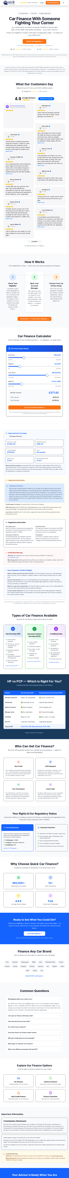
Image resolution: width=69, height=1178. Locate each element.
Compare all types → (54, 666)
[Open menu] (63, 3)
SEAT (27, 974)
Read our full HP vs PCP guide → (34, 736)
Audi (40, 966)
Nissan (7, 970)
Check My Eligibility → (34, 41)
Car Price (11, 359)
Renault (32, 970)
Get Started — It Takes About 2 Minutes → (34, 323)
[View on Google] (39, 106)
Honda (15, 970)
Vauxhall (14, 966)
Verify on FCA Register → (11, 852)
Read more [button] (40, 141)
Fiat (42, 974)
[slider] (24, 361)
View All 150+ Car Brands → (34, 980)
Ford (7, 966)
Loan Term (11, 376)
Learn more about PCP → (34, 665)
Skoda (35, 974)
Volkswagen (24, 966)
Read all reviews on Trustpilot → (35, 249)
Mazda (55, 970)
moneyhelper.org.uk (13, 561)
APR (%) (11, 385)
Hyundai (40, 970)
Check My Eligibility (53, 2)
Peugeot (23, 970)
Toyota (61, 966)
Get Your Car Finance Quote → (34, 411)
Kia (48, 970)
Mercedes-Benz (50, 966)
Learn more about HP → (12, 669)
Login (41, 3)
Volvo (62, 970)
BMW (33, 966)
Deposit (10, 368)
